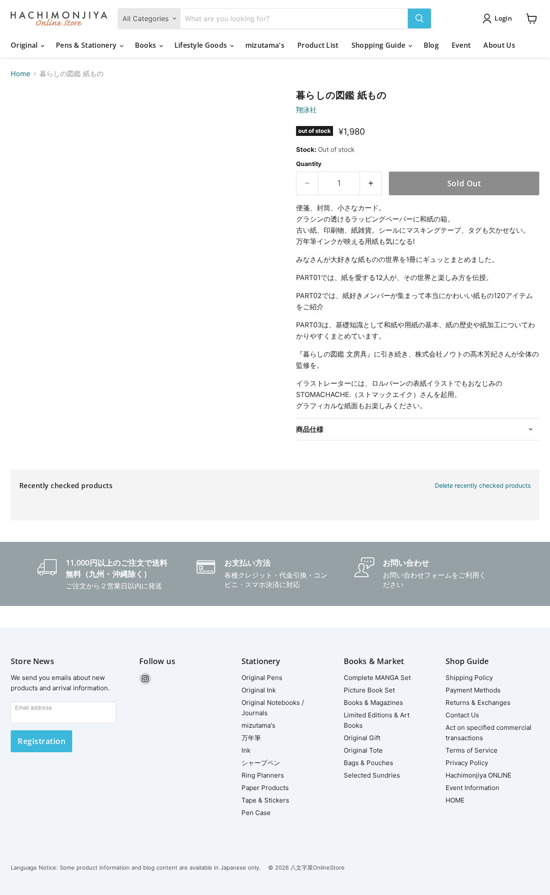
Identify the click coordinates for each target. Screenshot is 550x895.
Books (146, 45)
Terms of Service (472, 750)
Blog (431, 45)
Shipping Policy (469, 678)
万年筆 (251, 738)
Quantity (308, 163)
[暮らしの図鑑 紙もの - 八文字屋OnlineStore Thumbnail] (27, 114)
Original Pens (261, 678)
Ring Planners (262, 775)
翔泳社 (306, 109)
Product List (318, 45)
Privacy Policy (467, 763)
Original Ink (258, 690)
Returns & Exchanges (478, 702)
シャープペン (260, 763)
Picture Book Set (369, 690)
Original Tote (363, 750)
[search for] (419, 18)
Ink (246, 750)
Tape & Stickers (265, 800)
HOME (455, 800)
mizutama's (264, 45)
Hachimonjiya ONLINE (478, 775)
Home (20, 73)
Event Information (472, 788)
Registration (41, 741)
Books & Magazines (373, 702)
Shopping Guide (379, 45)
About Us (499, 45)
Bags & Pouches (368, 763)
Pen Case (256, 813)
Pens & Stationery (87, 45)
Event (461, 45)
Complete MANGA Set (377, 678)
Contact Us (462, 715)
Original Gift (362, 738)
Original (25, 45)
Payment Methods (473, 690)
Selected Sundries (372, 775)
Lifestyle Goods (201, 45)
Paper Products (265, 788)
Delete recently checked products (483, 485)
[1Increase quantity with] (371, 183)
